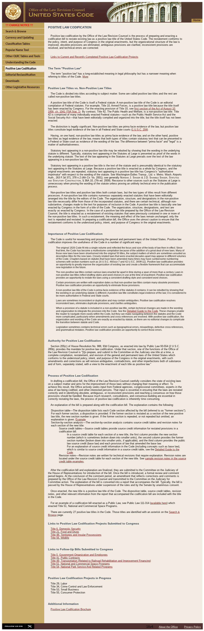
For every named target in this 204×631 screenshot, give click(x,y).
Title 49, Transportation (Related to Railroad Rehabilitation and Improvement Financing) (101, 560)
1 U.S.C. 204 (139, 129)
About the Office (168, 626)
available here (159, 503)
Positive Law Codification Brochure (71, 609)
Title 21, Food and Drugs (65, 531)
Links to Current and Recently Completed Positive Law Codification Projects (94, 56)
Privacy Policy (192, 626)
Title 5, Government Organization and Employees (79, 554)
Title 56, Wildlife (60, 537)
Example (81, 419)
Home (197, 20)
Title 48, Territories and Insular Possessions (76, 534)
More (85, 76)
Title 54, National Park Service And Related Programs (82, 566)
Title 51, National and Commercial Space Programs (80, 563)
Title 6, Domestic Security (66, 528)
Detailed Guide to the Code (142, 311)
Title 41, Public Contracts (65, 557)
